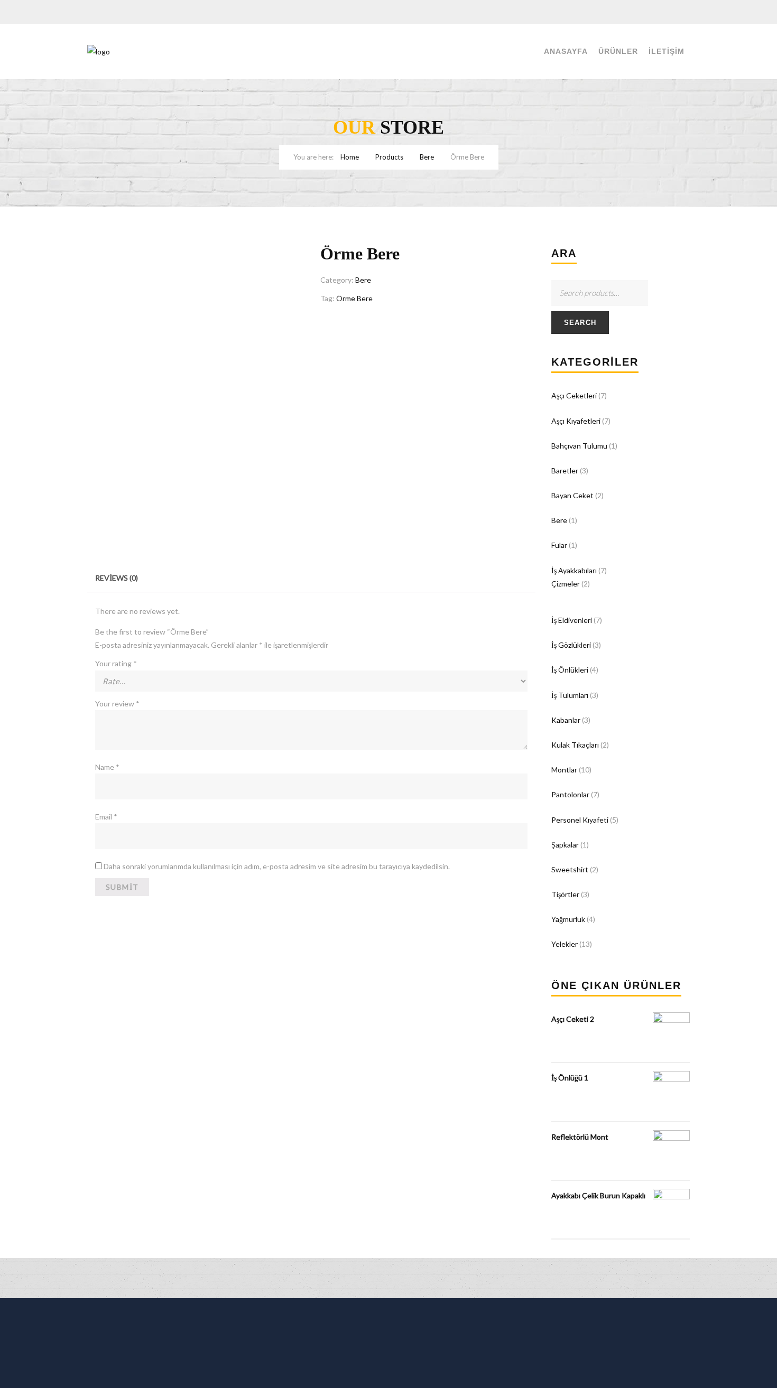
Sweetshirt (569, 869)
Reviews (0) (116, 577)
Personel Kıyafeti (579, 819)
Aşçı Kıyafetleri (575, 420)
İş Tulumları (569, 695)
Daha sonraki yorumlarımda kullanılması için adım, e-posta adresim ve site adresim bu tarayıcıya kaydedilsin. (277, 866)
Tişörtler (565, 894)
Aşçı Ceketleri (574, 395)
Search (580, 323)
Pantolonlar (570, 794)
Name (107, 766)
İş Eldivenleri (571, 620)
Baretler (564, 470)
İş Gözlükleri (571, 644)
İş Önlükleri (569, 669)
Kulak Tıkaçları (575, 744)
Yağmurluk (568, 919)
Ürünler (618, 51)
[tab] (117, 577)
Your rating (116, 663)
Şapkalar (565, 844)
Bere (427, 157)
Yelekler (564, 943)
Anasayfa (566, 51)
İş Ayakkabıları (574, 570)
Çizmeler (565, 583)
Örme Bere (354, 298)
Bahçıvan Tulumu (579, 445)
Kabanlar (565, 719)
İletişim (666, 51)
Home (349, 157)
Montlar (564, 769)
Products (389, 157)
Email (106, 816)
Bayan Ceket (572, 495)
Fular (559, 545)
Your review (117, 703)
